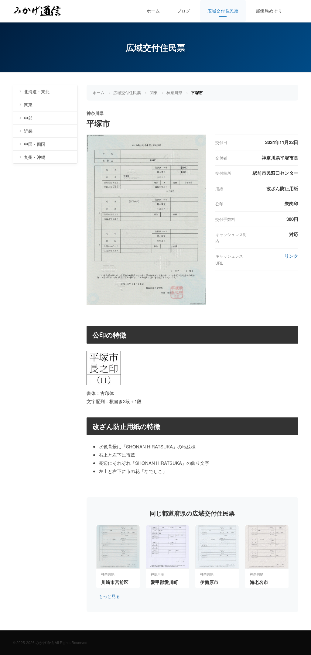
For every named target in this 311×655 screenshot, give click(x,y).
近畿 (28, 131)
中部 (28, 118)
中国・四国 (34, 144)
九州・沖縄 (34, 157)
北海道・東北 (37, 91)
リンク (291, 255)
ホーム (153, 11)
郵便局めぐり (269, 11)
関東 (154, 92)
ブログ (183, 11)
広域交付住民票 (223, 11)
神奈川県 (174, 92)
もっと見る (109, 596)
